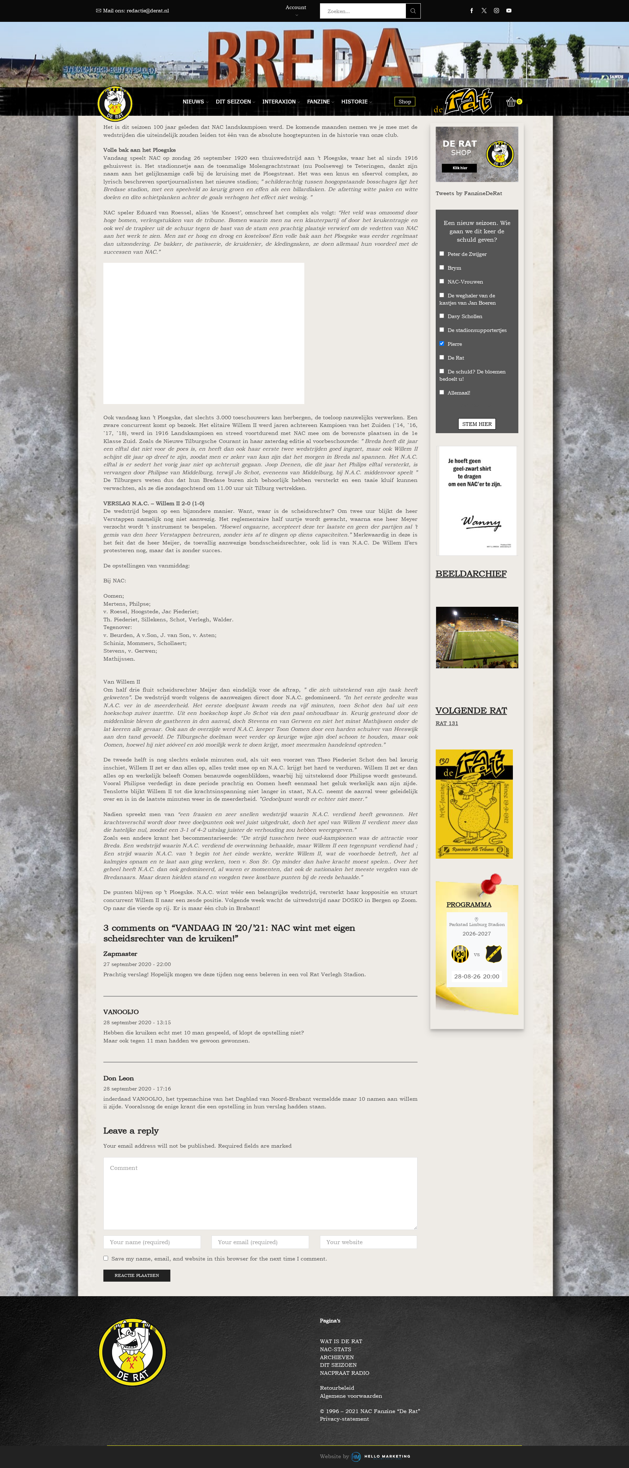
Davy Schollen (465, 316)
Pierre (455, 343)
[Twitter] (484, 11)
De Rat (456, 357)
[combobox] (365, 11)
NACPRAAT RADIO (344, 1372)
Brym (454, 267)
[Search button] (413, 11)
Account (296, 7)
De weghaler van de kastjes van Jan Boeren (467, 299)
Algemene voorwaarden (351, 1395)
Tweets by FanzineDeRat (469, 193)
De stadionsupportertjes (477, 330)
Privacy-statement (344, 1418)
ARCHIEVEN (337, 1357)
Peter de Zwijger (467, 253)
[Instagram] (496, 11)
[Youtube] (508, 11)
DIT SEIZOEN (338, 1364)
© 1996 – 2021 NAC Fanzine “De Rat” (370, 1411)
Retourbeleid (337, 1387)
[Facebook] (471, 11)
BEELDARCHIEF (471, 573)
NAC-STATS (335, 1349)
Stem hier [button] (477, 423)
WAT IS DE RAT (341, 1341)
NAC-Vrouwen (465, 281)
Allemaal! (459, 392)
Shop (405, 101)
